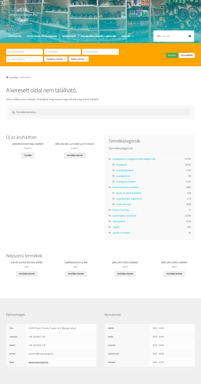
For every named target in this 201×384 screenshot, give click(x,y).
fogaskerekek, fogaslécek (129, 198)
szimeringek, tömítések (124, 215)
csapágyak (121, 164)
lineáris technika (120, 209)
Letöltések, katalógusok (42, 36)
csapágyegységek (125, 170)
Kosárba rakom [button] (75, 155)
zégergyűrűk (118, 221)
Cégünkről (15, 36)
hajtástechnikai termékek (125, 187)
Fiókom (125, 36)
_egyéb (115, 226)
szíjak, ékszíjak (123, 204)
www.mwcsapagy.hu (38, 362)
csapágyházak (123, 175)
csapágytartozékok (126, 181)
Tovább (27, 155)
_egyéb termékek (121, 232)
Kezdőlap (14, 77)
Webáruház (69, 36)
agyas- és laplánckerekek (128, 192)
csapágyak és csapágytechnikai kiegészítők (134, 158)
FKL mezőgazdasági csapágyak (98, 36)
